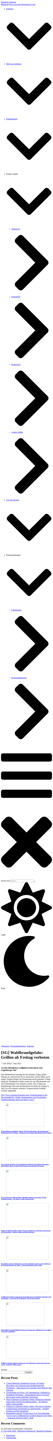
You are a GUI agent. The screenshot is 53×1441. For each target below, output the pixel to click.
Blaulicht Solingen (8, 2)
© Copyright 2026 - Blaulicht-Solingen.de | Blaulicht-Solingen (26, 1431)
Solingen (30, 1046)
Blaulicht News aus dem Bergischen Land (18, 4)
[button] (29, 61)
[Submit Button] (35, 881)
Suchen (4, 1370)
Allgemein (5, 1046)
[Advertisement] (26, 1017)
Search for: (5, 881)
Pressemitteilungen (18, 1046)
